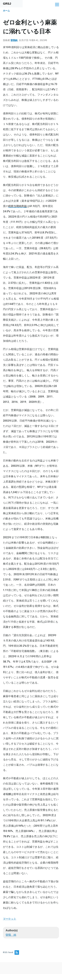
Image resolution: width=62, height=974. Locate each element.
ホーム (6, 10)
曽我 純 (11, 934)
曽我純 (14, 40)
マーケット (9, 918)
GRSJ (7, 3)
